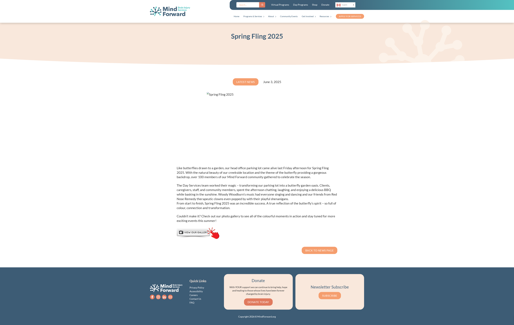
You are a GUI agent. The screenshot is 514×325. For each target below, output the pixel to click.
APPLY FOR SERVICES (350, 16)
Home (236, 16)
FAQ (192, 302)
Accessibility (196, 291)
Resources (324, 16)
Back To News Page (319, 250)
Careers (194, 295)
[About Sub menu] (276, 17)
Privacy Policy (197, 287)
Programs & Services (252, 16)
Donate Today (258, 302)
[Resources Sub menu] (331, 17)
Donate (325, 4)
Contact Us (195, 298)
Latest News (245, 81)
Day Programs (300, 4)
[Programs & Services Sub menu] (264, 17)
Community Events (289, 16)
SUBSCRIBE (329, 295)
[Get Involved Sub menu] (315, 17)
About (271, 16)
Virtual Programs (280, 4)
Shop (314, 4)
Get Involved (308, 16)
